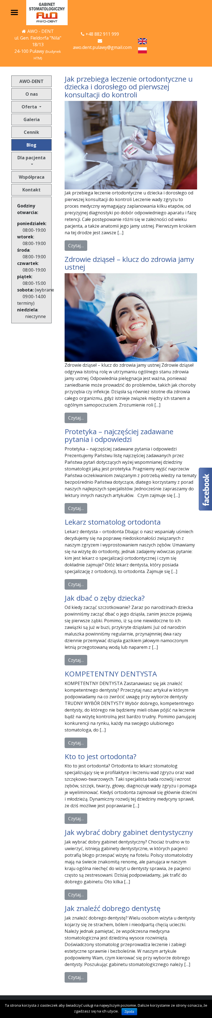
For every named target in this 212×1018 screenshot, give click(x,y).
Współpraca (31, 177)
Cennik (31, 132)
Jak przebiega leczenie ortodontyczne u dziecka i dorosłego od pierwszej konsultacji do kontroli (129, 87)
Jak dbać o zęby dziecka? (105, 598)
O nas (31, 94)
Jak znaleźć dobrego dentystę (113, 908)
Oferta (30, 107)
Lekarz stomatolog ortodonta (113, 522)
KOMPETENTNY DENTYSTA (111, 674)
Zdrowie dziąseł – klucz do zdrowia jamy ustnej (129, 263)
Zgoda (129, 1012)
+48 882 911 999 (102, 34)
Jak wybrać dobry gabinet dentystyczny (129, 832)
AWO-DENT (31, 81)
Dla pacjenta (31, 158)
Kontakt (31, 190)
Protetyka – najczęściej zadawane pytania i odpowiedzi (119, 435)
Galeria (31, 119)
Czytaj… (76, 246)
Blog (31, 145)
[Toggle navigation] (14, 12)
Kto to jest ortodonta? (100, 756)
